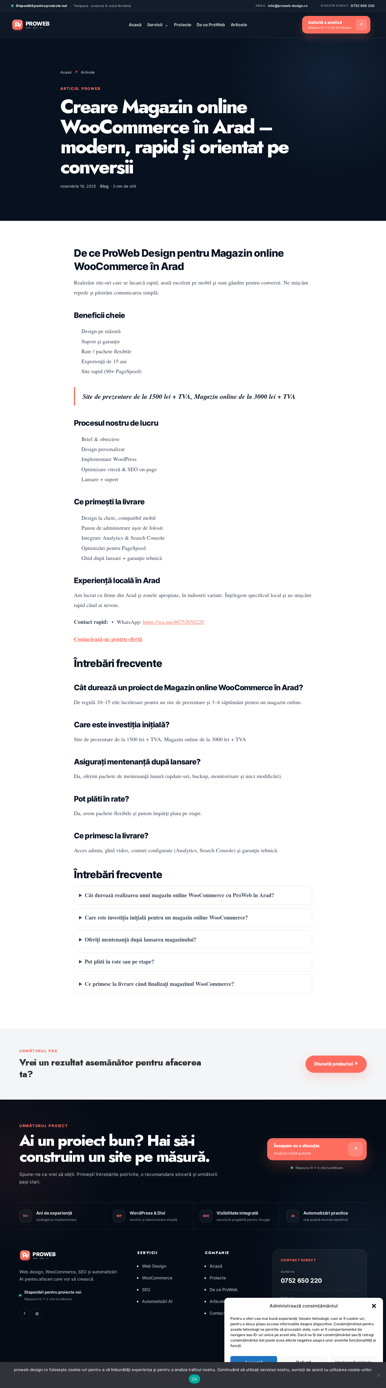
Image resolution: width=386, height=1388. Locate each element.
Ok (194, 1379)
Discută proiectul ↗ (336, 1064)
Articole (239, 24)
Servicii (157, 24)
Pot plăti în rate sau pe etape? (119, 961)
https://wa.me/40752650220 (173, 621)
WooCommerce (157, 1277)
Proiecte (182, 24)
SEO (146, 1289)
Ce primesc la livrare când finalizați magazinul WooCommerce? (159, 984)
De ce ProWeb (211, 24)
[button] (374, 1306)
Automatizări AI (157, 1301)
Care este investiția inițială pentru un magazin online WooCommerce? (166, 917)
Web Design (154, 1266)
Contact (217, 1313)
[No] (378, 1375)
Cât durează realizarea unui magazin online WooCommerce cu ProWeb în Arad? (179, 895)
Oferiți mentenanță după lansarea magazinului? (140, 939)
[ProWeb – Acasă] (40, 24)
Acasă (135, 24)
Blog (104, 186)
